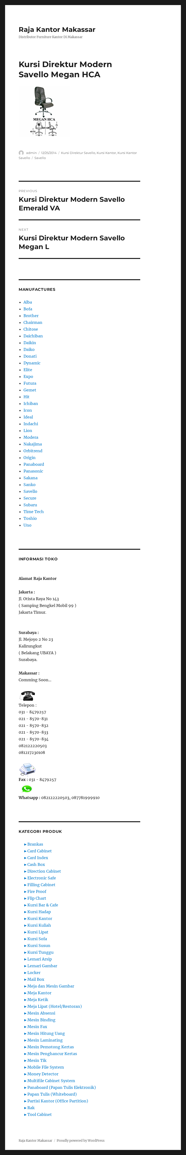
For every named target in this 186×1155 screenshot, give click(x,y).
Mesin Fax (37, 1026)
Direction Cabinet (44, 871)
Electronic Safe (41, 878)
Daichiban (33, 336)
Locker (33, 972)
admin (31, 153)
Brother (31, 315)
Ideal (28, 417)
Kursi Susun (38, 945)
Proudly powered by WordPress (81, 1141)
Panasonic (33, 471)
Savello (40, 158)
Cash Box (36, 864)
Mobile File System (45, 1067)
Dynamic (31, 363)
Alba (27, 302)
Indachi (30, 423)
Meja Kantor (39, 992)
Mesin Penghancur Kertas (52, 1053)
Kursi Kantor (106, 153)
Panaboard (33, 464)
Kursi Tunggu (40, 952)
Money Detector (42, 1074)
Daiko (29, 349)
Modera (30, 437)
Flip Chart (36, 898)
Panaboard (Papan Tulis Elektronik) (61, 1087)
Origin (29, 457)
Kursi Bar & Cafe (42, 905)
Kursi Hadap (39, 911)
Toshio (30, 518)
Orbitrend (32, 450)
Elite (27, 369)
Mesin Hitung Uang (46, 1033)
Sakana (30, 477)
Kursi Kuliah (39, 925)
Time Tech (33, 511)
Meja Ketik (37, 999)
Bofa (27, 308)
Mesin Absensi (41, 1013)
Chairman (32, 322)
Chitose (30, 329)
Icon (27, 410)
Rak (31, 1107)
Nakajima (32, 444)
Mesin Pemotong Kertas (50, 1046)
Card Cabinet (39, 851)
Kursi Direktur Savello (78, 153)
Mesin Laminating (45, 1040)
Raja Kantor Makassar (57, 29)
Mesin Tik (36, 1060)
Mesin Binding (41, 1019)
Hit (26, 396)
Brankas (35, 844)
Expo (28, 376)
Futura (29, 383)
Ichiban (30, 403)
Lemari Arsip (39, 959)
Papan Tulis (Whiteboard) (52, 1094)
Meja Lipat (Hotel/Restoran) (54, 1006)
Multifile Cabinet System (51, 1080)
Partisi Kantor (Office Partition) (57, 1101)
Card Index (37, 857)
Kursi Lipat (37, 932)
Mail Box (35, 979)
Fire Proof (36, 891)
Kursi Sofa (37, 938)
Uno (27, 525)
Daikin (29, 342)
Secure (29, 498)
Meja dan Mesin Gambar (50, 986)
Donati (30, 356)
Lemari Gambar (42, 965)
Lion (27, 430)
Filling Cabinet (41, 884)
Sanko (29, 484)
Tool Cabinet (39, 1114)
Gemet (29, 390)
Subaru (30, 504)
